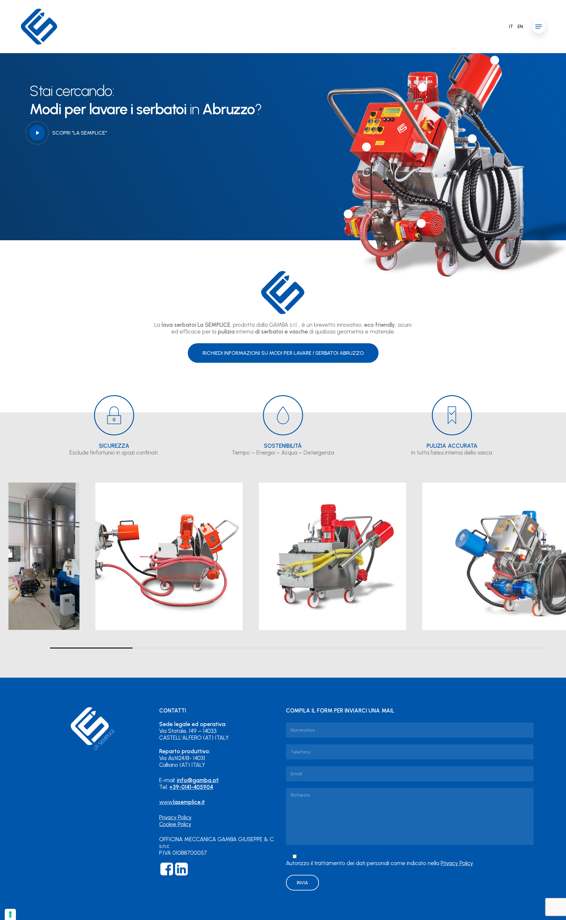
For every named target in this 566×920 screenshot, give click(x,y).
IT (511, 26)
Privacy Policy (175, 817)
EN (520, 26)
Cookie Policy (175, 824)
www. (182, 802)
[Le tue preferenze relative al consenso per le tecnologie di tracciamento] (10, 914)
